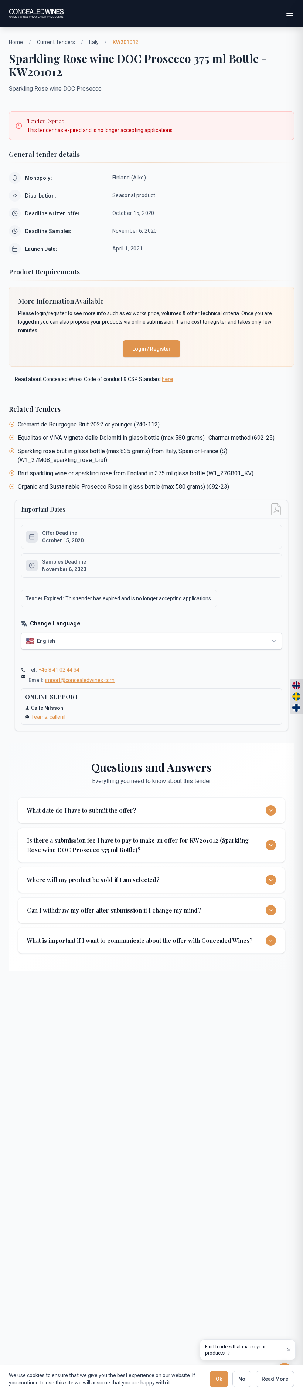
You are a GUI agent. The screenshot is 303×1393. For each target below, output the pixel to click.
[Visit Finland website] (296, 707)
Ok (219, 1379)
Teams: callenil (48, 717)
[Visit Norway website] (296, 685)
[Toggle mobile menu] (289, 13)
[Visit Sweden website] (296, 696)
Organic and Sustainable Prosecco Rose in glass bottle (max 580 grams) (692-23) (123, 486)
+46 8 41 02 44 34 (58, 670)
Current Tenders (56, 42)
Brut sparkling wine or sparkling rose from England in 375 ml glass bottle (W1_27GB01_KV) (135, 473)
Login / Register (151, 349)
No (241, 1379)
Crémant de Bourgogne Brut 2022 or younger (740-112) (89, 424)
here (167, 379)
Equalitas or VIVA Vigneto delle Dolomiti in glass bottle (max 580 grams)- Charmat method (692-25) (146, 437)
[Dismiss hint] (289, 1350)
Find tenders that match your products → (235, 1350)
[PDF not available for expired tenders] (276, 509)
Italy (94, 42)
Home (16, 42)
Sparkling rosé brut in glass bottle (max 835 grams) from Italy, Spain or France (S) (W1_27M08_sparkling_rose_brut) (122, 455)
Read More (275, 1379)
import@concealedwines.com (80, 680)
